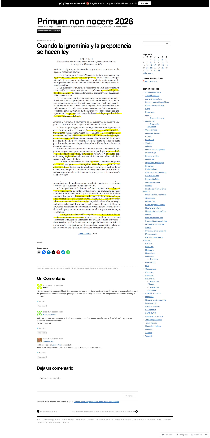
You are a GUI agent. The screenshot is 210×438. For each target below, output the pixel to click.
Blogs (147, 108)
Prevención (149, 278)
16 (155, 65)
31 (159, 70)
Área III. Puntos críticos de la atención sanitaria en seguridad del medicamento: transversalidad (103, 411)
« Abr (145, 73)
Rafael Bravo (49, 268)
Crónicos (149, 143)
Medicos (148, 243)
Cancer (148, 115)
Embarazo (149, 165)
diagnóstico (149, 159)
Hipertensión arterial (153, 207)
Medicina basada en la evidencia (144, 419)
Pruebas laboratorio (153, 293)
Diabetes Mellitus (152, 156)
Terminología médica (153, 319)
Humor (148, 214)
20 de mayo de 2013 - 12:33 (53, 312)
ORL (147, 265)
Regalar (145, 3)
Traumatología (151, 322)
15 (151, 65)
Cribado (148, 146)
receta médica (113, 268)
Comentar (129, 396)
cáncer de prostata (152, 133)
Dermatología (150, 152)
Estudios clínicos (152, 175)
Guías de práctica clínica (155, 204)
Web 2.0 (148, 336)
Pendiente (149, 275)
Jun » (150, 73)
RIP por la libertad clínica (48, 411)
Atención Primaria (70, 268)
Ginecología (150, 198)
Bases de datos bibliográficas (157, 102)
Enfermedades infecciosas (155, 172)
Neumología (150, 253)
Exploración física (152, 179)
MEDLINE (149, 246)
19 (167, 65)
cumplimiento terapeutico (155, 149)
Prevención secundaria (153, 288)
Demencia (154, 259)
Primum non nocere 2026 (85, 21)
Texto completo (84, 233)
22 (151, 67)
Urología (148, 329)
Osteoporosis (150, 269)
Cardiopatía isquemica (153, 125)
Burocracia (149, 112)
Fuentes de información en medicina (49, 422)
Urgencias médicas (153, 326)
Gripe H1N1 (150, 201)
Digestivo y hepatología (154, 162)
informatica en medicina (154, 224)
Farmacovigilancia (152, 182)
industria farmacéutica (154, 217)
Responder (41, 306)
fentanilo (148, 185)
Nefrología (149, 249)
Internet (148, 227)
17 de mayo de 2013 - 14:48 (53, 285)
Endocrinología (151, 169)
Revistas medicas (152, 306)
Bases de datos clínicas (154, 105)
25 (163, 67)
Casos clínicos (151, 129)
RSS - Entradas (151, 81)
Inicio (38, 419)
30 (155, 70)
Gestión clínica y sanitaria (155, 194)
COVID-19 (149, 139)
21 (147, 67)
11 (163, 62)
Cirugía (148, 136)
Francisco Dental (49, 314)
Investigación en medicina (155, 230)
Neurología (149, 256)
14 (147, 65)
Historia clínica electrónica (155, 211)
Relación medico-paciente (155, 300)
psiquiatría (149, 296)
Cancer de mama (157, 118)
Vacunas (148, 332)
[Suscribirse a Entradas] (143, 81)
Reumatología (150, 303)
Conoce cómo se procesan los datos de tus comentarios (96, 401)
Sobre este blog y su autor (49, 31)
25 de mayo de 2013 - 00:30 (53, 339)
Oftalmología (150, 262)
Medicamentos (82, 268)
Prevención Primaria (153, 282)
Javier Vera (56, 344)
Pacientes (149, 272)
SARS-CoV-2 (150, 313)
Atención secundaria (153, 98)
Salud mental (150, 309)
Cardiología (149, 121)
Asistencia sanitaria (153, 92)
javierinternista (48, 341)
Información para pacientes (156, 221)
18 (163, 65)
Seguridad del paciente (154, 316)
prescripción (103, 268)
